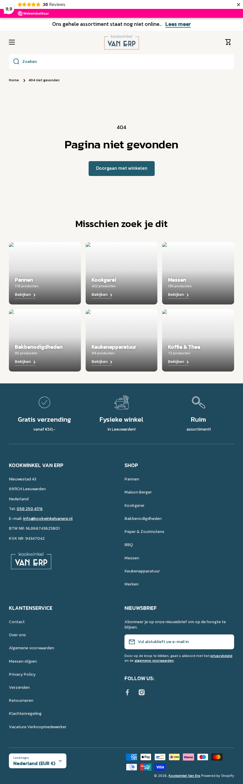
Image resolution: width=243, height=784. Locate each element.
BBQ (128, 545)
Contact (17, 622)
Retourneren (21, 700)
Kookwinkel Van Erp (184, 775)
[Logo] (121, 42)
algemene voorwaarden (154, 660)
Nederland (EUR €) (34, 763)
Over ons (17, 635)
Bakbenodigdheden (143, 518)
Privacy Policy (22, 674)
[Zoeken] (14, 61)
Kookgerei (134, 505)
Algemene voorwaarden (31, 648)
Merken (131, 584)
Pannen (131, 479)
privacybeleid (221, 655)
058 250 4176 (30, 509)
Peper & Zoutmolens (144, 532)
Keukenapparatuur (142, 571)
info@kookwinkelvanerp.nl (48, 518)
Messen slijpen (23, 661)
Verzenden (19, 687)
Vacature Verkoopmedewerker (37, 727)
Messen (131, 558)
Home (14, 80)
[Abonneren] (226, 641)
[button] (229, 42)
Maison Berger (138, 492)
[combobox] (121, 61)
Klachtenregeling (25, 713)
